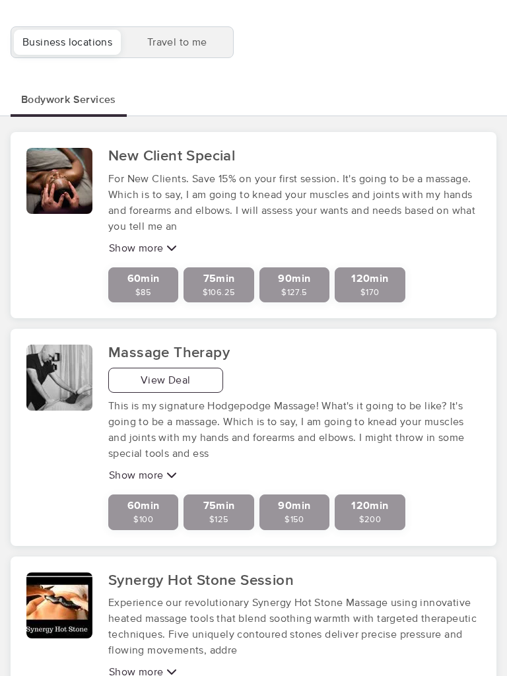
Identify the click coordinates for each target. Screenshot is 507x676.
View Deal (166, 380)
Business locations (67, 42)
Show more (137, 248)
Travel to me (177, 42)
